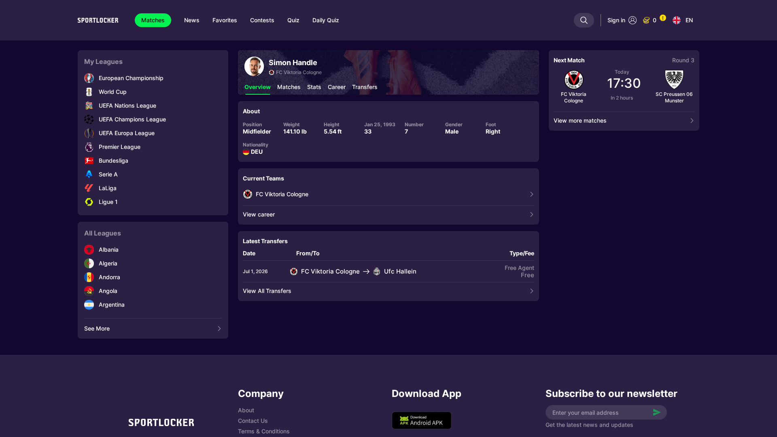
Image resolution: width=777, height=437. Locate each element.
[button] (257, 87)
